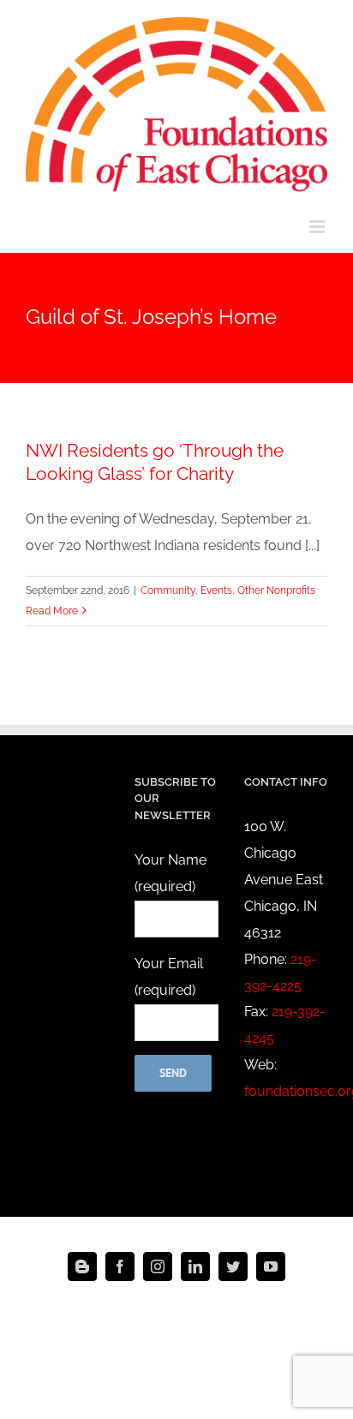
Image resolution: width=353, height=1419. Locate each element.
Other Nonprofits (276, 590)
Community (168, 590)
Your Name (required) (170, 873)
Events (216, 590)
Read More (52, 611)
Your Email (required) (169, 976)
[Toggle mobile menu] (318, 227)
